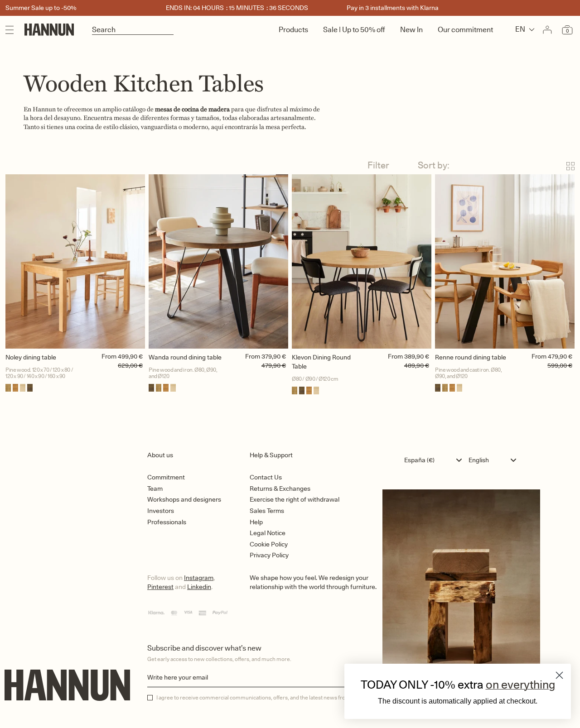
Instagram (198, 577)
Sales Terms (267, 510)
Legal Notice (267, 532)
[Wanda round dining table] (218, 261)
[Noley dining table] (75, 261)
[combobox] (435, 460)
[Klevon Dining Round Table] (361, 261)
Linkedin (199, 586)
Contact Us (266, 477)
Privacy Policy (269, 555)
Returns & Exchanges (280, 488)
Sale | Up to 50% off (354, 29)
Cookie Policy (269, 544)
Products (293, 29)
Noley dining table (30, 357)
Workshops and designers (184, 499)
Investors (160, 510)
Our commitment (465, 29)
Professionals (166, 522)
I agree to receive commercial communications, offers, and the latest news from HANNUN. (266, 697)
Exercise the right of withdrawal (294, 499)
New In (411, 29)
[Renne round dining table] (505, 261)
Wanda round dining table (185, 357)
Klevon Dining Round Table (321, 362)
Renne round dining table (470, 357)
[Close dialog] (559, 675)
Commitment (166, 477)
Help (256, 522)
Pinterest (160, 586)
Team (155, 488)
